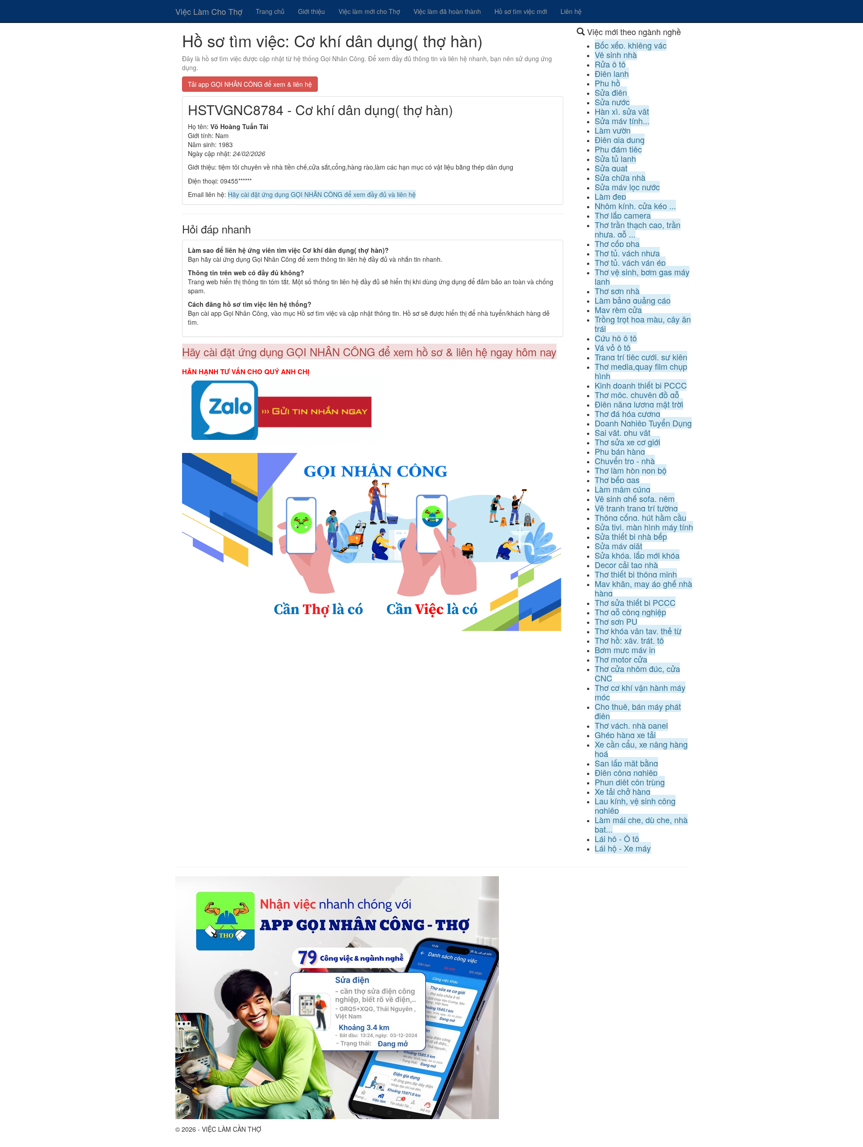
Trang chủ (270, 11)
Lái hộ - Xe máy (623, 848)
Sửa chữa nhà (620, 177)
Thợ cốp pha (617, 243)
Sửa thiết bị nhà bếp (631, 536)
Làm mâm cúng (622, 489)
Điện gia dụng (620, 139)
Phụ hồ (607, 83)
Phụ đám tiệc (618, 149)
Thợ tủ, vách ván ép (630, 262)
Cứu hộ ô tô (616, 338)
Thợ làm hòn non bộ (631, 470)
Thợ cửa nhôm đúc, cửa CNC (637, 673)
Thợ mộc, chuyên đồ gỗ (637, 394)
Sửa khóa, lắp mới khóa (637, 555)
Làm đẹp (610, 196)
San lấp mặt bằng (626, 763)
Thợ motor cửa (621, 659)
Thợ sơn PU (616, 621)
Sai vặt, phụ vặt (622, 432)
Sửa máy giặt (618, 545)
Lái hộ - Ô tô (617, 838)
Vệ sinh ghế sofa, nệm (635, 498)
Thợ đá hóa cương (627, 413)
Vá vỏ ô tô (613, 347)
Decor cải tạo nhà (626, 564)
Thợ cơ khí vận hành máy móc (640, 692)
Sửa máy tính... (622, 120)
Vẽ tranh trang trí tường (636, 508)
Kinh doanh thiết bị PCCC (641, 385)
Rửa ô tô (610, 64)
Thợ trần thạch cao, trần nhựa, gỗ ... (638, 229)
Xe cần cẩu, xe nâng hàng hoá (641, 748)
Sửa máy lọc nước (627, 187)
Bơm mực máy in (625, 649)
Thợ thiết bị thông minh (636, 574)
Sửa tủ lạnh (615, 158)
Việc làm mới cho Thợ (369, 11)
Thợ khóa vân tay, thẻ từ (638, 630)
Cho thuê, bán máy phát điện (638, 710)
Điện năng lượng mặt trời (639, 404)
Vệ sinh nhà (616, 54)
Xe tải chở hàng (622, 791)
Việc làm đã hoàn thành (447, 11)
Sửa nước (612, 102)
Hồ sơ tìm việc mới (520, 11)
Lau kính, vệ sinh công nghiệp (635, 805)
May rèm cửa (618, 309)
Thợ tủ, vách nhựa (627, 253)
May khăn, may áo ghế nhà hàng (643, 588)
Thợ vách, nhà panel (631, 725)
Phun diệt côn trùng (630, 782)
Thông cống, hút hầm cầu (640, 517)
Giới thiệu (311, 11)
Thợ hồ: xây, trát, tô (629, 640)
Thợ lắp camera (623, 215)
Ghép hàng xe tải (625, 734)
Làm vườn (613, 130)
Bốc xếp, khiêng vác (631, 45)
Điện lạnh (612, 73)
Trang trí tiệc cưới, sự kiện (641, 357)
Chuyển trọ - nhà (625, 460)
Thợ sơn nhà (617, 290)
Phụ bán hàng (620, 451)
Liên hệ (571, 11)
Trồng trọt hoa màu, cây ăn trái (643, 323)
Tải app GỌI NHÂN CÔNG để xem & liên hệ (250, 84)
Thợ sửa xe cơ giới (627, 442)
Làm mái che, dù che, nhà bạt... (641, 824)
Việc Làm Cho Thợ (208, 11)
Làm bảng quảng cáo (633, 300)
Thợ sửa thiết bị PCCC (635, 602)
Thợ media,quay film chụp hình (641, 370)
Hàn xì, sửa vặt (622, 111)
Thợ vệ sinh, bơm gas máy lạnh (642, 276)
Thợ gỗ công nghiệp (630, 612)
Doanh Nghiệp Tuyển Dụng (643, 423)
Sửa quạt (611, 168)
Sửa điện (611, 92)
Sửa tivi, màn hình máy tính (644, 527)
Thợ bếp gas (617, 479)
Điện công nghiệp (626, 772)
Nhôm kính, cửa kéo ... (635, 205)
